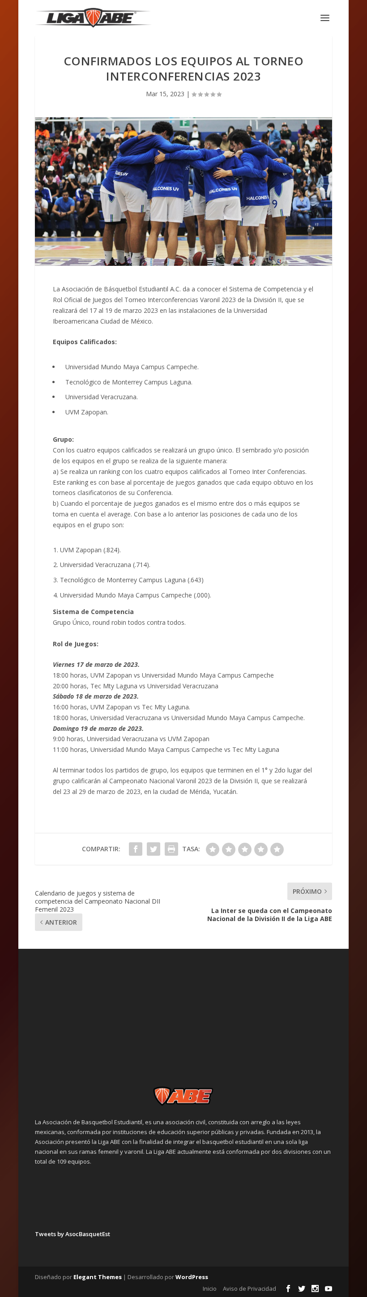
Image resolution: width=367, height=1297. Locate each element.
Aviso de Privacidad (249, 1288)
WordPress (191, 1277)
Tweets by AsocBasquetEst (72, 1234)
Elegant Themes (97, 1277)
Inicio (210, 1288)
